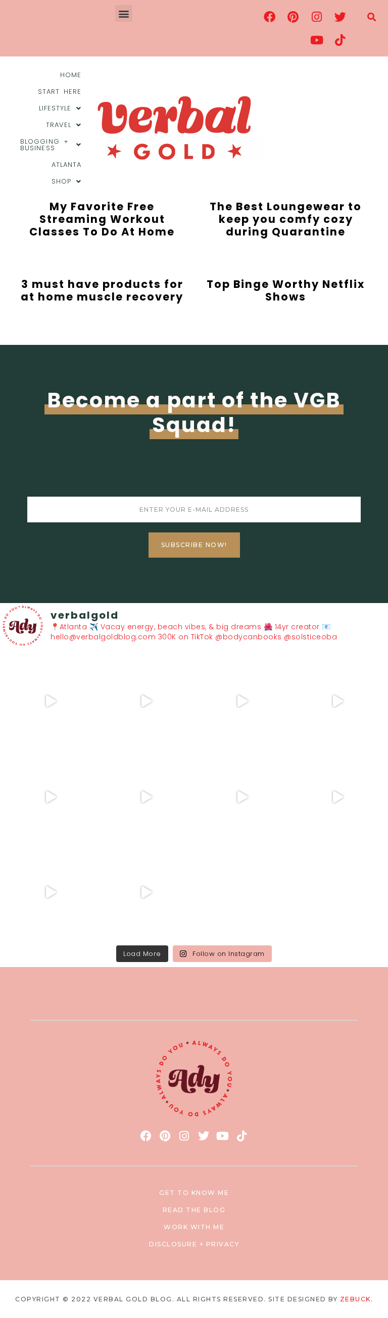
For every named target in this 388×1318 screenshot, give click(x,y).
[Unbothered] (146, 797)
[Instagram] (316, 16)
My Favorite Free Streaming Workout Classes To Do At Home (102, 219)
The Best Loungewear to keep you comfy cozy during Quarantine (286, 219)
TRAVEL (59, 125)
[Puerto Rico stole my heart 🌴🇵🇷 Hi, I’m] (338, 701)
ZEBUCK (355, 1299)
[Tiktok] (340, 39)
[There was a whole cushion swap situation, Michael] (50, 701)
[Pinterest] (293, 16)
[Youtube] (316, 39)
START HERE (60, 91)
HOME (70, 75)
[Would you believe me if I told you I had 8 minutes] (50, 892)
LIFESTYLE (55, 108)
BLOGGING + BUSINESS (44, 145)
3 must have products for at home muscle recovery (102, 290)
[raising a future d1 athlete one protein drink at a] (242, 797)
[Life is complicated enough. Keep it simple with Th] (146, 892)
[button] (123, 13)
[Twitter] (340, 16)
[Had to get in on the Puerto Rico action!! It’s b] (242, 701)
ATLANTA (67, 164)
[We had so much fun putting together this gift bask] (50, 797)
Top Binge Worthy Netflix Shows (286, 290)
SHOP (61, 181)
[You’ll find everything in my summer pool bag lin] (146, 701)
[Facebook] (269, 16)
